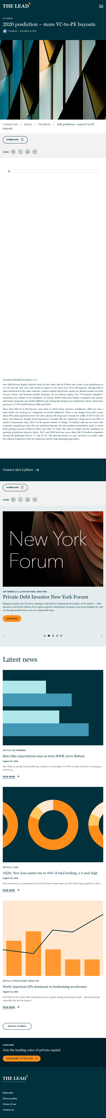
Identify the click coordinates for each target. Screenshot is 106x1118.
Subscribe (8, 1092)
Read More (9, 776)
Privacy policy (10, 1098)
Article (28, 124)
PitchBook (8, 18)
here (35, 379)
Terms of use (9, 1104)
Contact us (8, 1109)
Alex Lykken (24, 470)
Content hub (10, 124)
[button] (4, 636)
